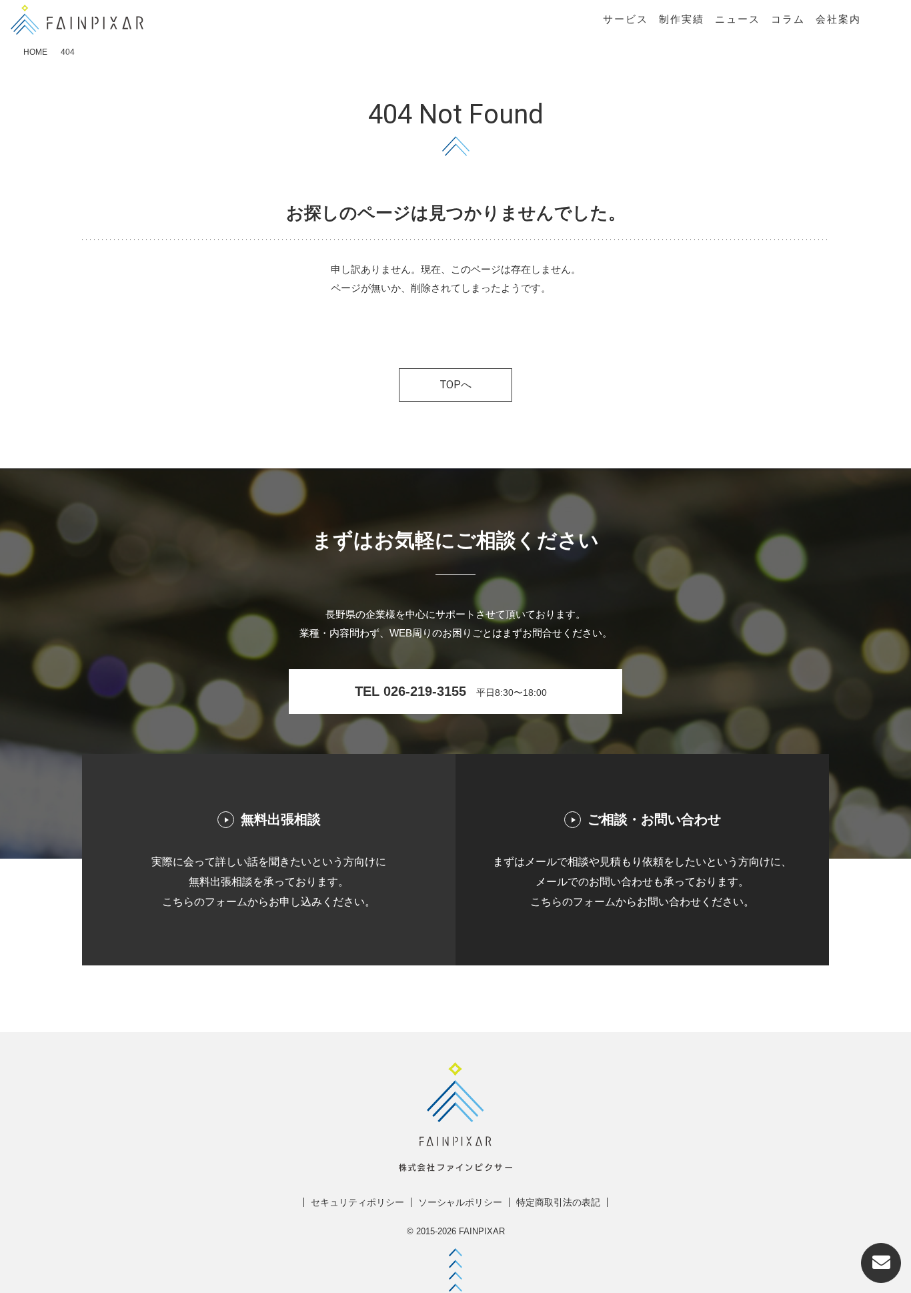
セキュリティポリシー (357, 1202)
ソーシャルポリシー (460, 1202)
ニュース (737, 19)
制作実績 (681, 19)
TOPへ (456, 384)
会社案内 (838, 19)
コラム (788, 19)
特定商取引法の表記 (558, 1202)
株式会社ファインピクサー (77, 20)
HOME (35, 52)
